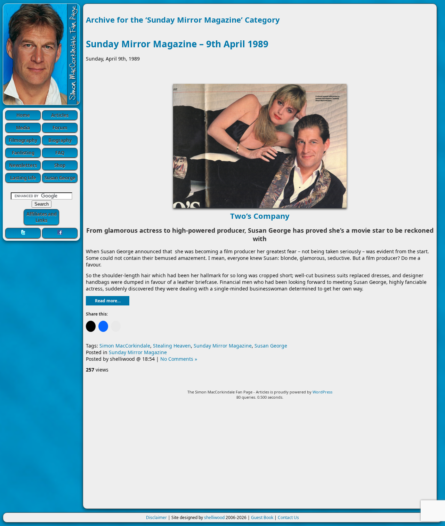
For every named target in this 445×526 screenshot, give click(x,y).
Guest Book (262, 517)
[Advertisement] (260, 457)
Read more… (108, 301)
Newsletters (23, 165)
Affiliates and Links (41, 217)
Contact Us (288, 517)
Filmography (23, 140)
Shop (59, 165)
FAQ (59, 153)
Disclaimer (156, 517)
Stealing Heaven (172, 345)
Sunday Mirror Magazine (223, 345)
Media (23, 128)
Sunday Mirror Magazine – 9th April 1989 (177, 44)
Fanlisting (23, 153)
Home (23, 115)
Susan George (59, 178)
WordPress (322, 391)
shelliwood (214, 517)
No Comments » (178, 359)
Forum (59, 128)
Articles (59, 115)
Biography (60, 140)
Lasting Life (23, 178)
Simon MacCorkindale (124, 345)
